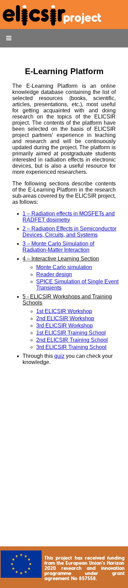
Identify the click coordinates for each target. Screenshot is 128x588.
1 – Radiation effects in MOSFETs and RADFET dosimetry (69, 217)
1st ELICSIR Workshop (64, 311)
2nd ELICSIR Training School (72, 340)
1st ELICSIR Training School (71, 333)
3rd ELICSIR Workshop (64, 325)
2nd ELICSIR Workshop (65, 318)
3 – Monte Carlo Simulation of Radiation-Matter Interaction (58, 247)
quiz (59, 356)
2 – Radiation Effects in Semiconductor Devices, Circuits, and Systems (69, 232)
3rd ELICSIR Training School (71, 347)
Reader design (54, 274)
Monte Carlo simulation (64, 267)
